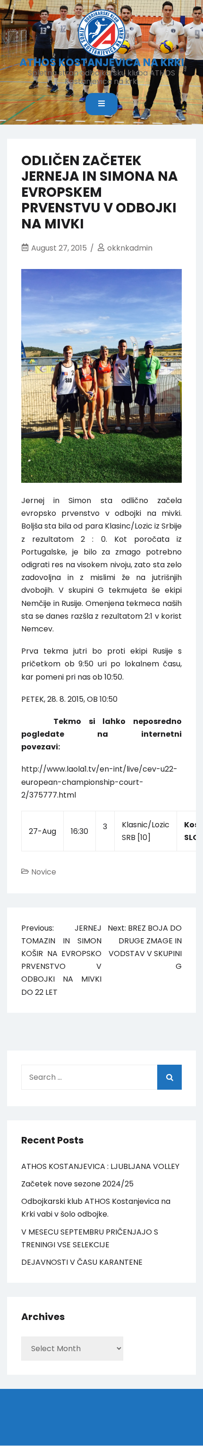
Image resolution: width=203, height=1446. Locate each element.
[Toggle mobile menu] (101, 104)
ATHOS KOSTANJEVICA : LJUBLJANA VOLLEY (100, 1166)
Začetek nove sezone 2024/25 (77, 1183)
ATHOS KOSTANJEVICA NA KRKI (101, 62)
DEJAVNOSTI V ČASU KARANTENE (82, 1262)
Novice (43, 871)
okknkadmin (129, 248)
